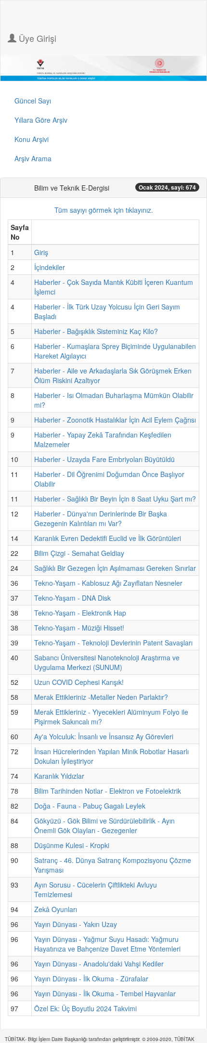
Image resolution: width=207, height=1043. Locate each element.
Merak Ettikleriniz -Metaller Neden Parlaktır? (101, 697)
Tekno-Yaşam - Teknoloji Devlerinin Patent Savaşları (113, 642)
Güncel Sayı (32, 100)
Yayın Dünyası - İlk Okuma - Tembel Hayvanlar (105, 993)
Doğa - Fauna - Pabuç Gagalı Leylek (89, 806)
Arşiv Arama (33, 158)
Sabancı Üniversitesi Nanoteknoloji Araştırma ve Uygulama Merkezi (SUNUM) (107, 662)
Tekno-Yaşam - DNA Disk (72, 598)
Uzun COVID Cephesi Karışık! (79, 682)
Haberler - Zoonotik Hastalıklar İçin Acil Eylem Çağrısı (115, 420)
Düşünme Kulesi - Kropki (71, 845)
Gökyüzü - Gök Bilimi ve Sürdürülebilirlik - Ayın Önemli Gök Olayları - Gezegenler (104, 825)
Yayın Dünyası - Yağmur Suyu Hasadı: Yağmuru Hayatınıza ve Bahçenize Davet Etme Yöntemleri (107, 943)
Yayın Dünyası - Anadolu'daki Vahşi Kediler (99, 963)
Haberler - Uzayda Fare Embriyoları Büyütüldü (104, 459)
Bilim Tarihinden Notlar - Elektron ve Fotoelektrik (107, 791)
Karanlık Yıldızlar (59, 776)
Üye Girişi (36, 38)
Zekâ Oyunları (55, 909)
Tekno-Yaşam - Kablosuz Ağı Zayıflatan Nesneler (108, 583)
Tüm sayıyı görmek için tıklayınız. (103, 210)
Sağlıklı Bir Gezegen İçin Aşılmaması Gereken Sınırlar (115, 568)
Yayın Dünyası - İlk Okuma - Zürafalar (91, 978)
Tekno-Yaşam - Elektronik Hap (80, 613)
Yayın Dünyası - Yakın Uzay (75, 924)
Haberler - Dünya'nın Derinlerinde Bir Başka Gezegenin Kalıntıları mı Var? (100, 518)
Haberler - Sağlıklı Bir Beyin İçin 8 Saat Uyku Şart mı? (115, 498)
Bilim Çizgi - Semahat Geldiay (79, 553)
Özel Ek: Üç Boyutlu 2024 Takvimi (85, 1008)
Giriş (41, 252)
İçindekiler (49, 267)
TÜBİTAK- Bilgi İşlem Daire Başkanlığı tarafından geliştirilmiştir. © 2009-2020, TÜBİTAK (99, 1039)
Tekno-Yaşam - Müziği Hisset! (79, 627)
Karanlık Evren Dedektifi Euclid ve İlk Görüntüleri (107, 538)
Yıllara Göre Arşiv (40, 120)
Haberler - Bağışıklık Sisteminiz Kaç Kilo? (96, 331)
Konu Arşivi (31, 139)
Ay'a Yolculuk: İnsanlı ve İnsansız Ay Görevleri (103, 736)
